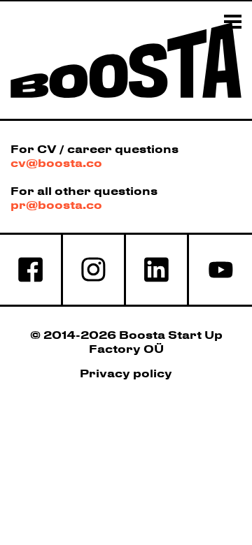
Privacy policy (126, 373)
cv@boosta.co (56, 163)
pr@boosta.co (56, 204)
